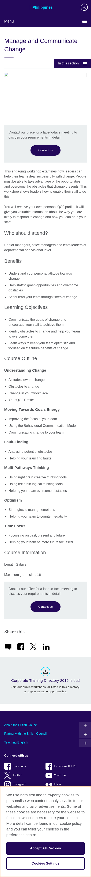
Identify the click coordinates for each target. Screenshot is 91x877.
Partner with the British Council (25, 733)
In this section (68, 63)
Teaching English (16, 742)
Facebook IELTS (65, 766)
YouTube (60, 775)
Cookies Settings (46, 863)
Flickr (57, 784)
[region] (45, 831)
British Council (15, 8)
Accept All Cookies (45, 848)
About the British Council (21, 725)
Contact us (45, 150)
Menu (9, 21)
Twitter (17, 775)
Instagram (19, 784)
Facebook (19, 766)
